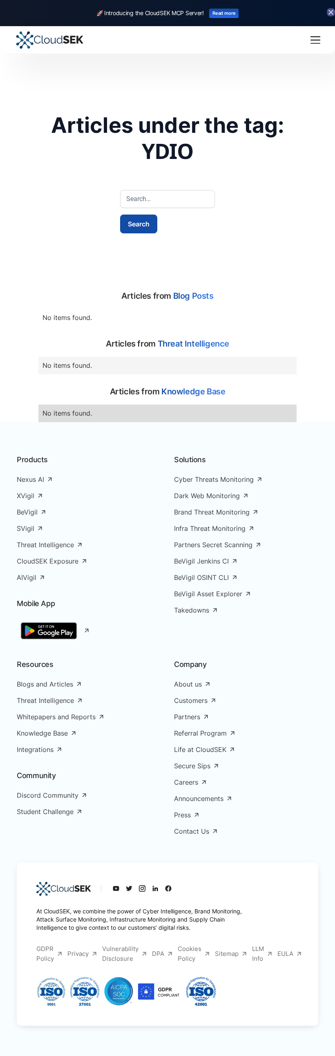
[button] (314, 40)
